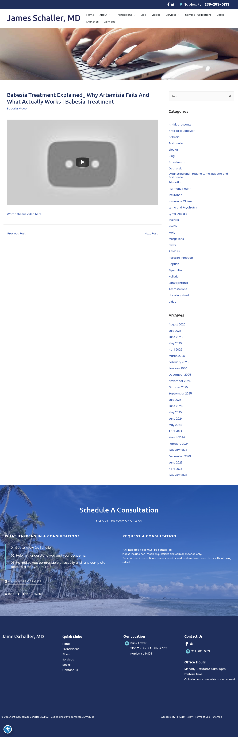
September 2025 (180, 394)
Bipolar (173, 150)
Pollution (174, 277)
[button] (109, 14)
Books (66, 665)
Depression (176, 168)
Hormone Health (180, 189)
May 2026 (175, 343)
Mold (172, 233)
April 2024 (175, 431)
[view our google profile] (173, 4)
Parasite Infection (181, 258)
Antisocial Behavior (182, 131)
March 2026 (177, 356)
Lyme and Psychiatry (183, 208)
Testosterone (178, 289)
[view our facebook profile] (168, 4)
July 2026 (175, 331)
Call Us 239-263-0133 (24, 581)
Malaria (174, 220)
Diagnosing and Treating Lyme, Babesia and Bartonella (198, 175)
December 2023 (180, 456)
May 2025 (175, 412)
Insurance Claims (180, 201)
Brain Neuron (177, 162)
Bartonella (176, 143)
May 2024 (175, 425)
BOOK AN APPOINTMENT (25, 594)
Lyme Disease (178, 214)
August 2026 (177, 324)
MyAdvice (88, 717)
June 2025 (176, 406)
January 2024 (178, 450)
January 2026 (178, 368)
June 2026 (176, 337)
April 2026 (175, 350)
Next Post (153, 233)
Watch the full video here (24, 214)
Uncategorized (179, 295)
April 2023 (175, 469)
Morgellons (176, 239)
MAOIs (173, 226)
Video (23, 109)
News (172, 245)
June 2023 (175, 463)
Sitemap (217, 717)
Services (68, 660)
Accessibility (168, 717)
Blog (172, 156)
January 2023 (178, 475)
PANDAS (174, 251)
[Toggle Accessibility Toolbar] (7, 729)
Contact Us (70, 670)
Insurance (175, 195)
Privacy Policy (185, 717)
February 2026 (179, 362)
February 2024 (179, 444)
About (66, 654)
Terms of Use (202, 717)
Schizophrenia (178, 283)
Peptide (174, 264)
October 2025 (178, 387)
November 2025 (180, 381)
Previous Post (15, 233)
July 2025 (175, 400)
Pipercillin (175, 270)
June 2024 (176, 419)
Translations (70, 649)
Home (66, 644)
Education (175, 182)
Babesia (12, 109)
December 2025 (180, 375)
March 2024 (177, 437)
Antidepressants (180, 125)
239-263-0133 (217, 4)
